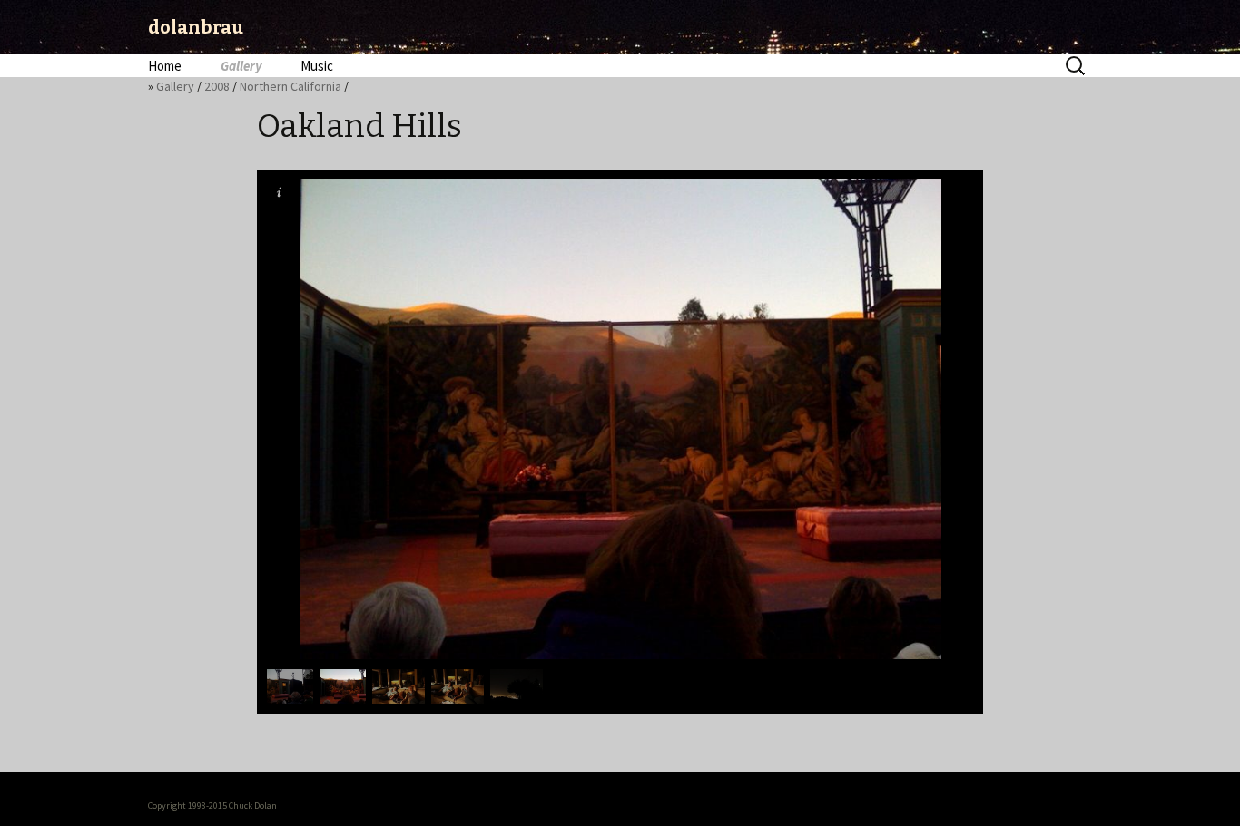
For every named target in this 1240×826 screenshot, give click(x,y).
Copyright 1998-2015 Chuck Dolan (212, 805)
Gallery (241, 65)
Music (316, 65)
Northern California (290, 86)
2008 (217, 86)
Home (165, 65)
